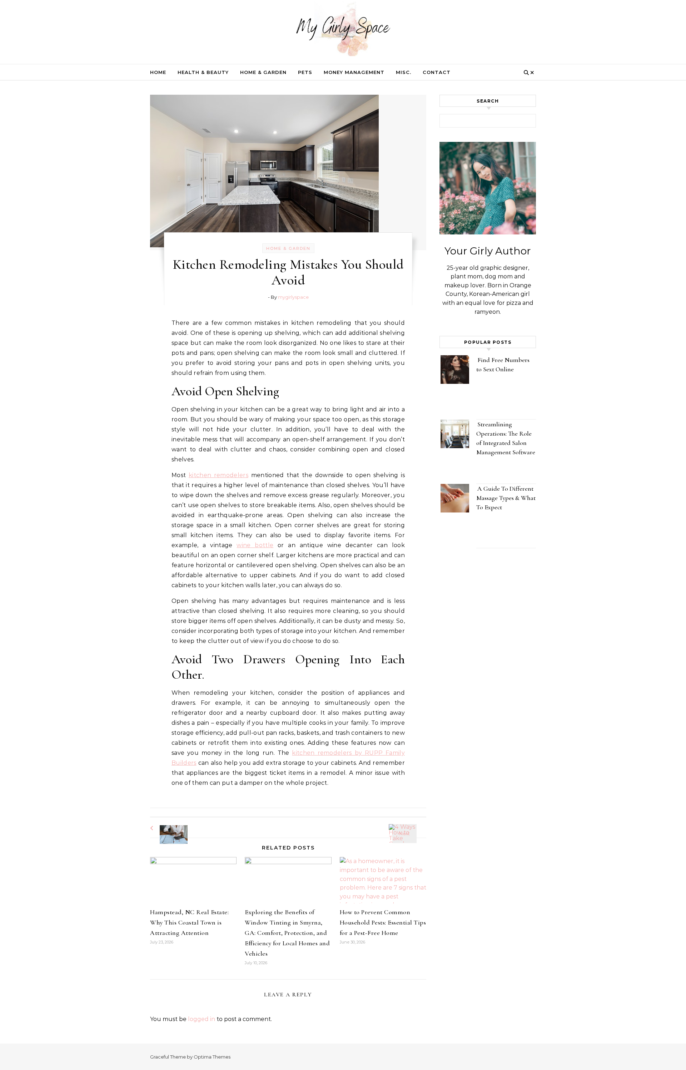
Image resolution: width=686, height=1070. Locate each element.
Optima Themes (212, 1057)
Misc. (403, 72)
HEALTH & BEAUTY (203, 72)
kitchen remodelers (218, 475)
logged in (201, 1019)
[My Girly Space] (343, 30)
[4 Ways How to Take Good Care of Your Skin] (410, 827)
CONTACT (437, 72)
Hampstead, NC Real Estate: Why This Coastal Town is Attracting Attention (189, 922)
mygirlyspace (293, 297)
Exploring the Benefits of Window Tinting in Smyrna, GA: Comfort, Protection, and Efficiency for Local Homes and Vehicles (287, 932)
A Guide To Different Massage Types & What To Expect (506, 498)
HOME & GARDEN (263, 72)
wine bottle (255, 545)
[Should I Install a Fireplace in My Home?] (166, 828)
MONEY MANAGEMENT (354, 72)
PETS (305, 72)
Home (158, 72)
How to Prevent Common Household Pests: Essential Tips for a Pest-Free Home (383, 922)
